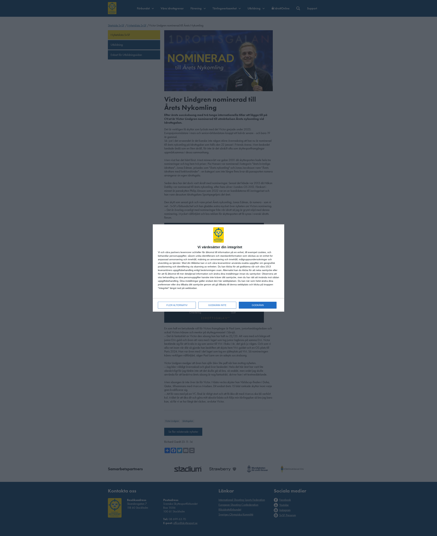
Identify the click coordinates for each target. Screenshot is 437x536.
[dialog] (218, 268)
